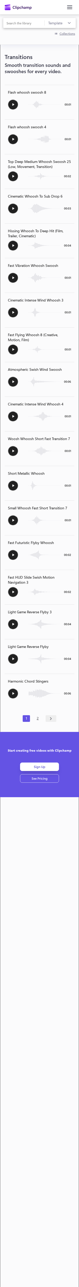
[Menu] (70, 7)
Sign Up (39, 767)
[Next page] (51, 718)
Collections (67, 33)
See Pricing (40, 778)
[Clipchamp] (18, 7)
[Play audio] (13, 104)
